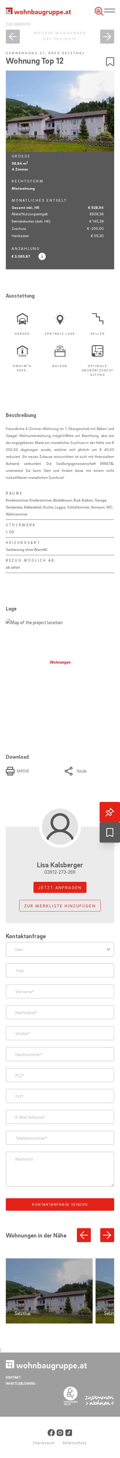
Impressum (43, 1443)
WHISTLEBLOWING (21, 1383)
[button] (84, 1235)
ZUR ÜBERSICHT (18, 24)
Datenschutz (75, 1443)
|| (111, 11)
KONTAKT (13, 1377)
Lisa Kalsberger (60, 867)
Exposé (23, 771)
